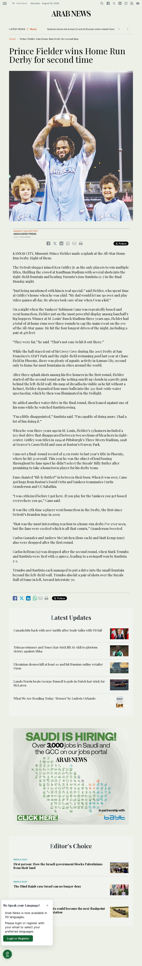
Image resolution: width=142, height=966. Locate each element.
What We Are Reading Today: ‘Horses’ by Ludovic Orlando (54, 698)
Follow (122, 243)
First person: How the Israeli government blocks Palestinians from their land (57, 866)
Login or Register (18, 938)
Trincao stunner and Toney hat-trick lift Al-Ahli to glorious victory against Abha (55, 649)
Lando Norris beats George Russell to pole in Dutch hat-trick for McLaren (59, 683)
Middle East (20, 859)
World (33, 29)
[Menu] (5, 3)
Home (12, 38)
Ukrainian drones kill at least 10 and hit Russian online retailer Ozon (83, 29)
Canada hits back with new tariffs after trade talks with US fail (57, 630)
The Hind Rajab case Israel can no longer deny (47, 886)
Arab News (21, 3)
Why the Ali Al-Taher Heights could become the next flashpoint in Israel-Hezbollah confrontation (59, 910)
